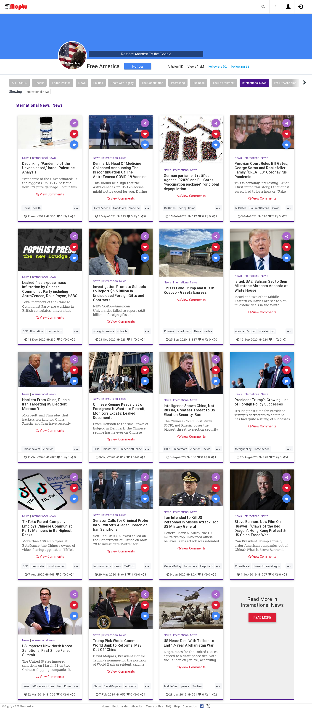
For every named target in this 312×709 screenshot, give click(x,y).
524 (265, 339)
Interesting (178, 83)
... (76, 207)
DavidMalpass (113, 686)
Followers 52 (218, 66)
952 (122, 694)
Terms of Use (154, 706)
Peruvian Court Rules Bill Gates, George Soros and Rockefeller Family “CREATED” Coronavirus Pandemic (261, 170)
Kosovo (169, 331)
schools (122, 331)
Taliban (197, 686)
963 (52, 574)
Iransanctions (102, 566)
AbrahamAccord (245, 331)
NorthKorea (64, 686)
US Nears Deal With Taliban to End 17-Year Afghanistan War (189, 642)
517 (194, 216)
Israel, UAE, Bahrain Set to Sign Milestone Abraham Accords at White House (261, 285)
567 (264, 574)
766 (52, 694)
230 (53, 339)
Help (177, 706)
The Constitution (152, 83)
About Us (137, 706)
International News (254, 83)
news (207, 449)
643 (123, 574)
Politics (98, 83)
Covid (26, 208)
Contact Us (190, 706)
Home (105, 706)
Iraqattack (206, 566)
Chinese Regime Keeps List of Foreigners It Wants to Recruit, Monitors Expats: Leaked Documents (119, 411)
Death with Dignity (122, 83)
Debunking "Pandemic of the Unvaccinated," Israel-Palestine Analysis (48, 167)
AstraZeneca (101, 208)
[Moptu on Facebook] (202, 705)
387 (194, 339)
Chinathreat (109, 449)
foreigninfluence (103, 331)
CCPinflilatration (33, 331)
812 (122, 457)
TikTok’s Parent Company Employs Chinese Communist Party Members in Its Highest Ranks (47, 528)
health (37, 208)
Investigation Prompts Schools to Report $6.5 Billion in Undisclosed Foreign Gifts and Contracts (119, 293)
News (82, 83)
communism (54, 331)
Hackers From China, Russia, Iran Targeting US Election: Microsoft (46, 404)
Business (199, 83)
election (48, 449)
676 (264, 216)
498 (265, 457)
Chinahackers (31, 449)
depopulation (187, 208)
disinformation (56, 566)
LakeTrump (184, 331)
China (97, 686)
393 (123, 216)
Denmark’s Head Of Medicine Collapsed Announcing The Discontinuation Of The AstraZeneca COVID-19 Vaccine (119, 170)
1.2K (193, 574)
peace (185, 686)
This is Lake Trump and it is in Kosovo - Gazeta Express (189, 290)
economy (131, 686)
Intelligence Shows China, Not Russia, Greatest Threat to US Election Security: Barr (189, 410)
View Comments (51, 194)
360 (53, 216)
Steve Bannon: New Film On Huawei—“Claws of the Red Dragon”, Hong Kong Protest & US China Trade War (260, 528)
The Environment (223, 83)
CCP (96, 449)
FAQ (168, 706)
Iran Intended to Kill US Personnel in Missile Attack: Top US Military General (191, 521)
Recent (39, 83)
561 (194, 694)
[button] (263, 7)
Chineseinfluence (130, 449)
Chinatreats (179, 449)
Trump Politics (61, 83)
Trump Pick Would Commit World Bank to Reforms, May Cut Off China (117, 645)
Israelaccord (267, 331)
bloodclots (119, 208)
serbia (208, 331)
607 (53, 457)
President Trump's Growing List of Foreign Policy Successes (261, 401)
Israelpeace (262, 449)
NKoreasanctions (43, 686)
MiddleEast (171, 686)
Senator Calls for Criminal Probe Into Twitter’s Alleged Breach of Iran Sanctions (120, 524)
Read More (262, 618)
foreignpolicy (243, 449)
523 (123, 339)
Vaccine (134, 208)
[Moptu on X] (208, 705)
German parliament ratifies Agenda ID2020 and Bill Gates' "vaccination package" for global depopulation (191, 182)
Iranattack (190, 566)
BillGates (170, 208)
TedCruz (129, 566)
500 (193, 457)
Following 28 (240, 66)
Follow (137, 66)
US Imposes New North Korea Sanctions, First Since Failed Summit (47, 650)
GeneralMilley (172, 566)
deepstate (37, 566)
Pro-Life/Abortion (285, 83)
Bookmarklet (120, 706)
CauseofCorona (259, 208)
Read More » (49, 133)
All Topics (19, 83)
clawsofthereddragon (266, 566)
